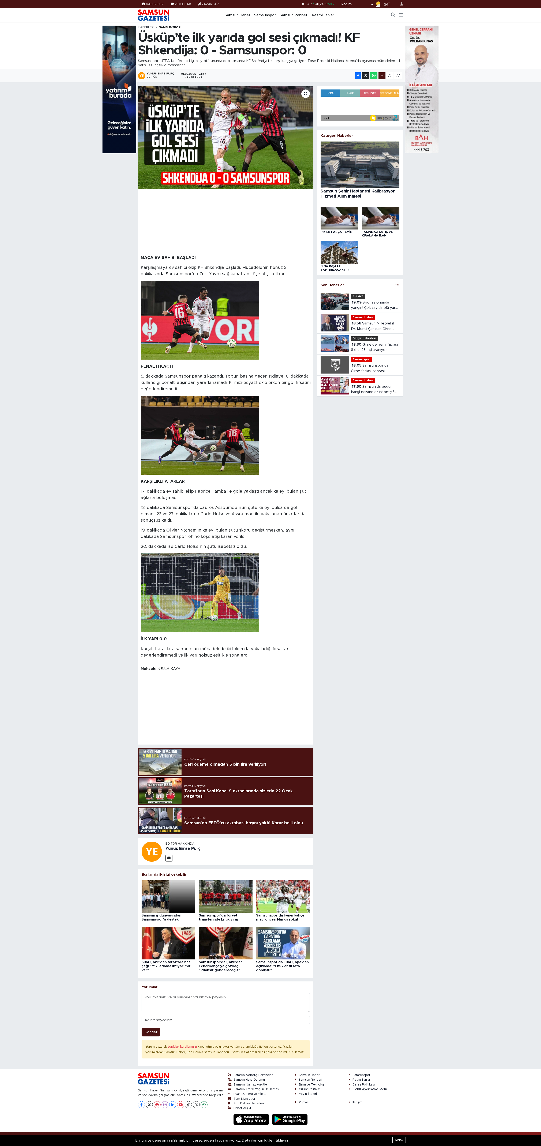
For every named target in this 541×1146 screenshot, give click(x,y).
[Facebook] (141, 1104)
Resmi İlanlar (323, 15)
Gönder (151, 1032)
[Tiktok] (188, 1104)
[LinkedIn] (172, 1104)
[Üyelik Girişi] (400, 4)
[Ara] (393, 15)
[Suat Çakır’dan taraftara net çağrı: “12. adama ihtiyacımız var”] (168, 943)
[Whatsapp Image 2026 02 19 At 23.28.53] (200, 435)
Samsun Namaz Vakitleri (251, 1084)
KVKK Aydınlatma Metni (370, 1089)
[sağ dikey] (422, 89)
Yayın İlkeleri (308, 1093)
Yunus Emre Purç (183, 848)
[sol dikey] (119, 89)
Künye (303, 1102)
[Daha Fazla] (381, 75)
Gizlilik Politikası (310, 1089)
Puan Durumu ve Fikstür (251, 1093)
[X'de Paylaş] (365, 75)
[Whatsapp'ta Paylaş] (373, 75)
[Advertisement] (226, 221)
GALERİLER (155, 4)
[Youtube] (180, 1104)
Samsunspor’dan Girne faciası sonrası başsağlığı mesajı (371, 369)
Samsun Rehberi (294, 15)
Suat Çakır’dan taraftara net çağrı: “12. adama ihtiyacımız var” (166, 966)
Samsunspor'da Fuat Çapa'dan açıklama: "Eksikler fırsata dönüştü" (282, 966)
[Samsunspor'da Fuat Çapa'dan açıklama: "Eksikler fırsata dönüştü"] (283, 943)
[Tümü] (397, 285)
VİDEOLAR (182, 4)
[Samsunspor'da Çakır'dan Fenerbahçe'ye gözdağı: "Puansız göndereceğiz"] (226, 943)
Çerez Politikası (363, 1084)
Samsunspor (265, 15)
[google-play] (290, 1119)
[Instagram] (164, 1104)
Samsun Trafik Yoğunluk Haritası (256, 1089)
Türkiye (358, 296)
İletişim (357, 1102)
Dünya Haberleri (364, 338)
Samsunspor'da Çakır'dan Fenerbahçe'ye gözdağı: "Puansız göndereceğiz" (221, 966)
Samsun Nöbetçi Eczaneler (253, 1075)
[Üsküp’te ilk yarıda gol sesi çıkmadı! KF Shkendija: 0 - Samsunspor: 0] (226, 137)
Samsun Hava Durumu (249, 1079)
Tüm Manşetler (244, 1098)
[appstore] (252, 1119)
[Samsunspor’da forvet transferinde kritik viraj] (226, 896)
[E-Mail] (168, 858)
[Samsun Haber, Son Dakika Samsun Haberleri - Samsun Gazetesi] (154, 15)
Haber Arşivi (242, 1108)
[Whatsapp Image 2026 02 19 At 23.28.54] (200, 593)
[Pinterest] (157, 1104)
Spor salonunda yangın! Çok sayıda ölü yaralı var (375, 306)
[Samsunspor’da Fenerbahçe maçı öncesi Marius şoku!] (283, 896)
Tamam (399, 1140)
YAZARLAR (210, 4)
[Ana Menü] (401, 15)
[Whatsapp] (204, 1104)
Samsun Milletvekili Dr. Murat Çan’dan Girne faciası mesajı (372, 326)
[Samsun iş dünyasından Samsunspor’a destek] (168, 896)
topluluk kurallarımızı (183, 1046)
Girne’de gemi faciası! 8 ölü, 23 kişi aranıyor (375, 347)
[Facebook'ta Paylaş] (358, 75)
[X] (149, 1104)
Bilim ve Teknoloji (311, 1084)
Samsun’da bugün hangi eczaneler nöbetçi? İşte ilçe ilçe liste (372, 390)
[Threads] (196, 1104)
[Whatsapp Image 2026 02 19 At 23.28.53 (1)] (200, 320)
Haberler (146, 27)
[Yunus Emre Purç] (152, 851)
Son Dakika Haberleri (249, 1103)
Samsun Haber (237, 15)
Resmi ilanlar (361, 1079)
